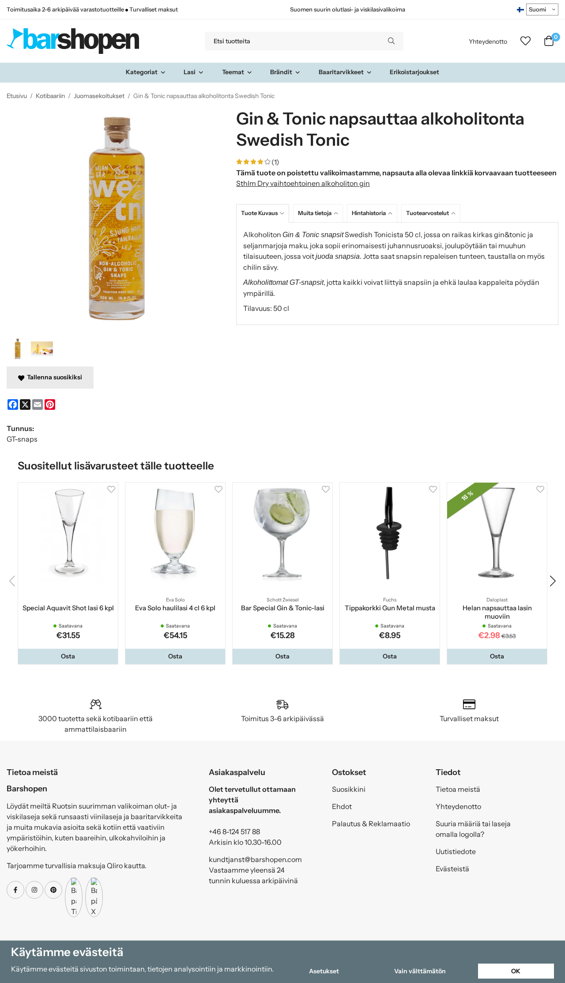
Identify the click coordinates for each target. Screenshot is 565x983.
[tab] (264, 213)
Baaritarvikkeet (341, 72)
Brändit (281, 72)
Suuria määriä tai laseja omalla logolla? (473, 829)
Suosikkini (348, 789)
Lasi (190, 72)
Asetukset (324, 971)
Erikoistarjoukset (414, 72)
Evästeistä (452, 868)
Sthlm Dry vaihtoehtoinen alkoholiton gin (303, 183)
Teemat (233, 72)
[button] (68, 656)
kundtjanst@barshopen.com (255, 859)
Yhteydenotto (488, 41)
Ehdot (342, 806)
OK (515, 971)
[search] (391, 41)
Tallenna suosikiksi (53, 377)
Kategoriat (142, 72)
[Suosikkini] (525, 41)
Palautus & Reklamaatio (371, 823)
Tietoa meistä (458, 789)
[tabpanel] (397, 273)
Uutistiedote (456, 851)
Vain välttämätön (420, 971)
